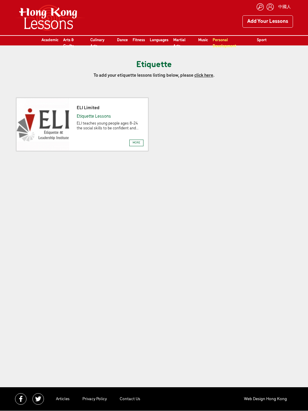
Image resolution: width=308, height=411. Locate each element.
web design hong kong (265, 399)
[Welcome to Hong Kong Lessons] (50, 17)
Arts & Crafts (68, 43)
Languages (159, 40)
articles (62, 399)
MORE (136, 142)
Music (203, 40)
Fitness (139, 40)
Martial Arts (179, 43)
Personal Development (224, 43)
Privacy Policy (94, 399)
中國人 (284, 7)
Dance (122, 40)
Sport (261, 40)
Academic (50, 40)
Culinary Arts (97, 43)
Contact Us (130, 399)
